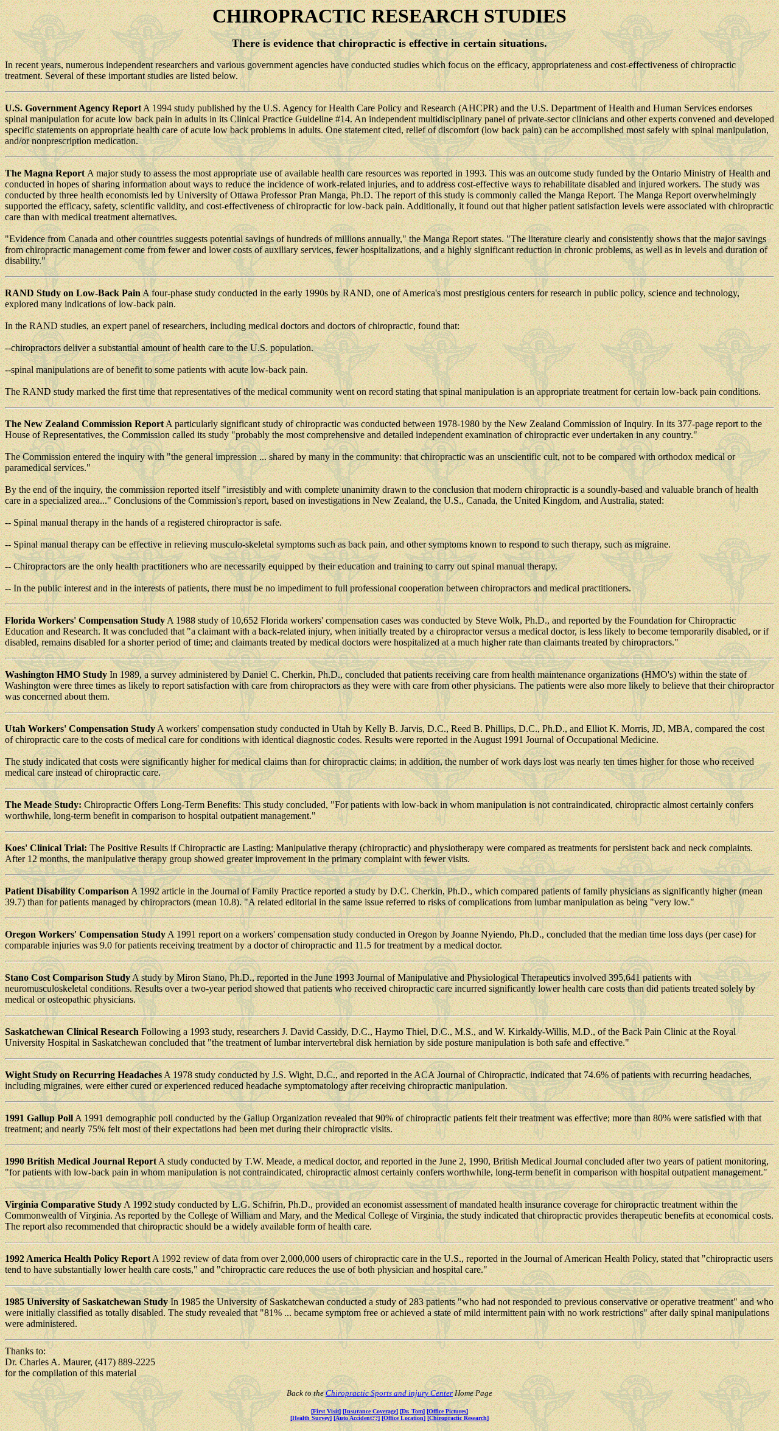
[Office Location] (403, 1418)
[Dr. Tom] (412, 1411)
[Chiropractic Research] (458, 1418)
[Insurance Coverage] (370, 1411)
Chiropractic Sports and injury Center (389, 1393)
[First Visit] (326, 1411)
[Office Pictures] (447, 1411)
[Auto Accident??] (357, 1418)
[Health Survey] (311, 1418)
